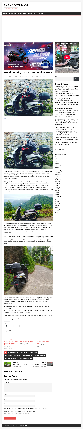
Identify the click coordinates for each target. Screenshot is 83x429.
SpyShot (57, 198)
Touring (57, 205)
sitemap (41, 13)
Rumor (57, 194)
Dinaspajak (58, 137)
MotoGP (57, 181)
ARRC (56, 158)
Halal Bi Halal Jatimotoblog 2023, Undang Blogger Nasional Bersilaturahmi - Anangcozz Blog (66, 129)
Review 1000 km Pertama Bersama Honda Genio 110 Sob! (44, 341)
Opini (31, 76)
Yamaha (57, 212)
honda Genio (33, 352)
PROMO (57, 191)
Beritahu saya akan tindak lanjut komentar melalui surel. (20, 411)
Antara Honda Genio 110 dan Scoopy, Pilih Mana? (26, 340)
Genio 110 (24, 352)
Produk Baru (58, 189)
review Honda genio (11, 358)
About (5, 13)
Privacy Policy (32, 13)
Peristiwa (57, 187)
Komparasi (58, 174)
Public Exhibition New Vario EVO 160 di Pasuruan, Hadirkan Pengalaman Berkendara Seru (67, 95)
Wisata (57, 211)
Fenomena (58, 165)
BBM (56, 161)
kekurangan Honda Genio (12, 355)
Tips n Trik (58, 203)
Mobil (56, 178)
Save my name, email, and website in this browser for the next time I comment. (26, 408)
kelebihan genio (27, 355)
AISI (56, 156)
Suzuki (57, 200)
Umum (57, 207)
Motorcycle (27, 76)
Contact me (12, 13)
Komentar (6, 382)
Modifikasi (58, 180)
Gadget (57, 167)
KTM (56, 176)
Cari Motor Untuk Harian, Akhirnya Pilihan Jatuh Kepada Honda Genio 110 (66, 122)
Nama (6, 394)
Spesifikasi (58, 196)
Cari (56, 76)
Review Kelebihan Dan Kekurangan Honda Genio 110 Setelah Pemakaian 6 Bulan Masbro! (11, 342)
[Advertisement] (41, 29)
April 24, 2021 (9, 76)
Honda (22, 76)
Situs (5, 404)
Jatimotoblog (58, 171)
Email (5, 399)
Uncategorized (59, 209)
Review (35, 76)
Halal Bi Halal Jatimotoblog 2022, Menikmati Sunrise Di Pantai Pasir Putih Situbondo (66, 132)
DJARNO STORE (22, 13)
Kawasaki (57, 172)
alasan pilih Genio (13, 352)
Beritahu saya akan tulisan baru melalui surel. (18, 413)
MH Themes (26, 425)
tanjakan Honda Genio (25, 358)
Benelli (57, 163)
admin (16, 76)
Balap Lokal (58, 160)
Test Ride (39, 76)
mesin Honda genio (40, 355)
